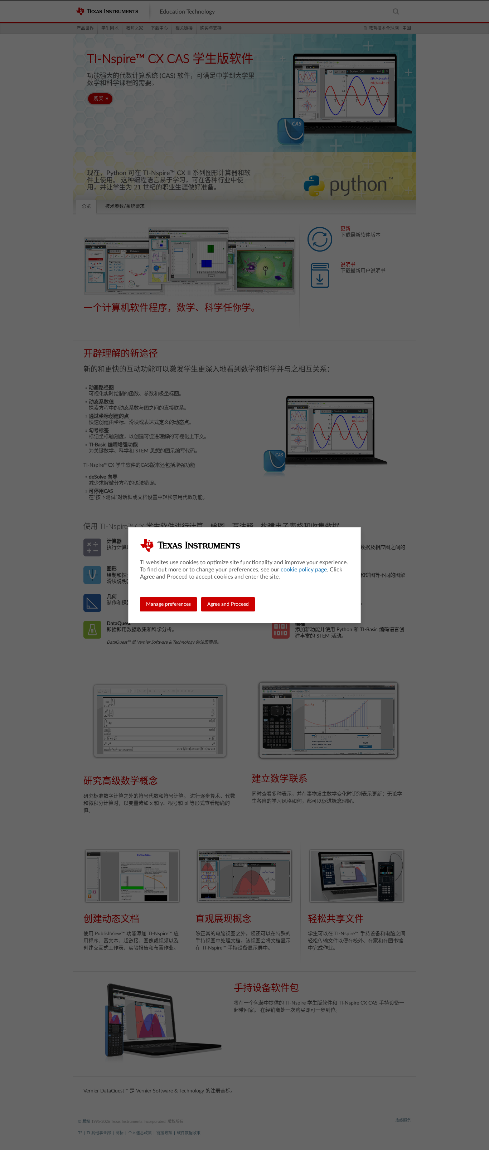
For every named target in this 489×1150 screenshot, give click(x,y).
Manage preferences (168, 604)
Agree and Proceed (228, 604)
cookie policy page (304, 569)
